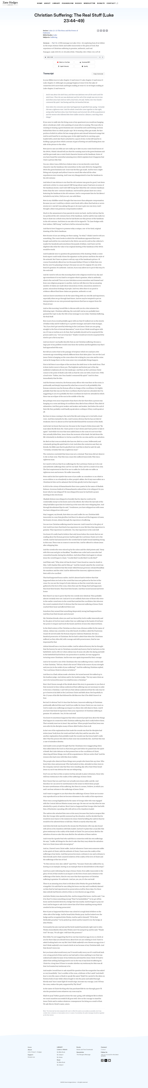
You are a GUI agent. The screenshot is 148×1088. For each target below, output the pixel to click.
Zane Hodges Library (70, 1082)
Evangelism (67, 3)
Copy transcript (98, 74)
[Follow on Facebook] (102, 1060)
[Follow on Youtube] (109, 1060)
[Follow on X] (105, 1060)
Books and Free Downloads (85, 1049)
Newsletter (89, 3)
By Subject (60, 1054)
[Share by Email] (104, 31)
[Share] (107, 31)
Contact (111, 3)
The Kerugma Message (83, 1054)
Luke (55, 35)
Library (56, 3)
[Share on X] (101, 31)
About (47, 3)
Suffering (53, 37)
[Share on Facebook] (98, 31)
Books (78, 3)
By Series (60, 1057)
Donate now (31, 1057)
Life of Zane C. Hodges (35, 1052)
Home (39, 3)
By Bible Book (61, 1052)
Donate (101, 3)
